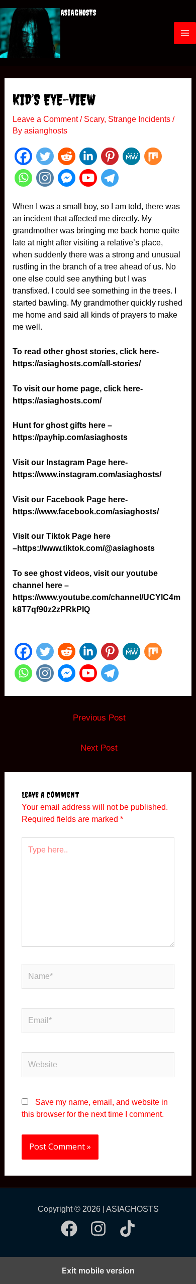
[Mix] (153, 156)
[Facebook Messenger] (66, 178)
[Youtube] (88, 178)
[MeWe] (131, 156)
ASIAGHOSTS (78, 12)
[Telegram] (110, 178)
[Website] (98, 1067)
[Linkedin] (88, 156)
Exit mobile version (98, 1270)
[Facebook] (23, 156)
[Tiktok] (127, 1228)
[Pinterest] (110, 156)
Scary (94, 119)
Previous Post (99, 718)
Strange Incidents (139, 119)
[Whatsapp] (23, 178)
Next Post (99, 748)
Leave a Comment (45, 119)
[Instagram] (45, 178)
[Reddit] (66, 156)
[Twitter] (45, 156)
